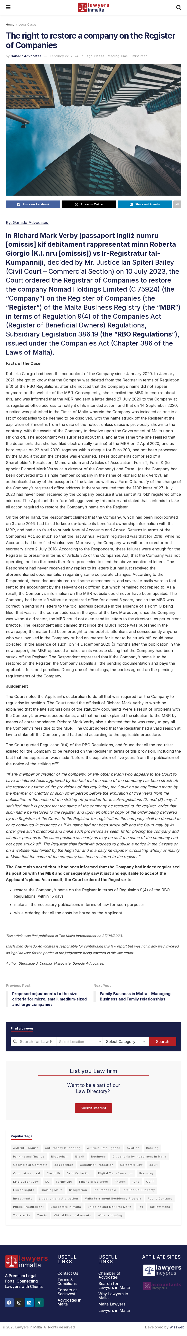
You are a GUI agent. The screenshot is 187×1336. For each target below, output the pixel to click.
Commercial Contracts (30, 1165)
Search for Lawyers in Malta (114, 1285)
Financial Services (93, 1181)
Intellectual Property (139, 1190)
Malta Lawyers (111, 1304)
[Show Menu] (8, 7)
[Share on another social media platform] (177, 204)
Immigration (78, 1190)
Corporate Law (131, 1165)
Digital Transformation (115, 1173)
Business (98, 1156)
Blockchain (60, 1156)
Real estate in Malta (65, 1207)
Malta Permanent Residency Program (113, 1198)
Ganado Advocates (25, 56)
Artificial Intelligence (103, 1148)
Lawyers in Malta (114, 1310)
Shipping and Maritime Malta (109, 1207)
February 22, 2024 (64, 56)
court (153, 1165)
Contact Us (67, 1273)
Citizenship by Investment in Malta (139, 1156)
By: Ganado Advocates (27, 222)
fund (136, 1181)
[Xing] (39, 1302)
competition (63, 1165)
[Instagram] (19, 1302)
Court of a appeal (26, 1173)
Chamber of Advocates (109, 1275)
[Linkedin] (29, 1302)
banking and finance (29, 1156)
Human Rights (23, 1190)
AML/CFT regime (25, 1148)
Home (10, 24)
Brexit (79, 1156)
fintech (120, 1181)
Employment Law (26, 1181)
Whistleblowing (110, 1215)
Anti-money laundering (63, 1148)
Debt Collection (79, 1173)
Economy (146, 1173)
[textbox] (80, 1041)
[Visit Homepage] (93, 7)
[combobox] (34, 1041)
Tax (140, 1207)
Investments (22, 1198)
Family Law (64, 1181)
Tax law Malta (160, 1207)
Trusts (42, 1215)
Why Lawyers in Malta (113, 1295)
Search (162, 1041)
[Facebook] (9, 1302)
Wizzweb (177, 1327)
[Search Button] (178, 7)
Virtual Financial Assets (72, 1215)
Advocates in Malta (69, 1302)
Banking (152, 1148)
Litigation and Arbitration (58, 1198)
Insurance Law (105, 1190)
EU (47, 1181)
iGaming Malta (52, 1190)
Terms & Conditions (67, 1281)
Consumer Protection (96, 1165)
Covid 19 (53, 1173)
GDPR (150, 1181)
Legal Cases (28, 24)
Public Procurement (28, 1207)
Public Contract (160, 1198)
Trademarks (22, 1215)
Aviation (133, 1148)
